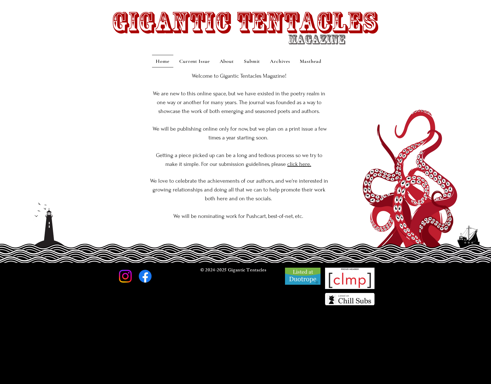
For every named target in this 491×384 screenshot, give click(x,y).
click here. (299, 164)
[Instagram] (125, 276)
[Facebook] (145, 276)
